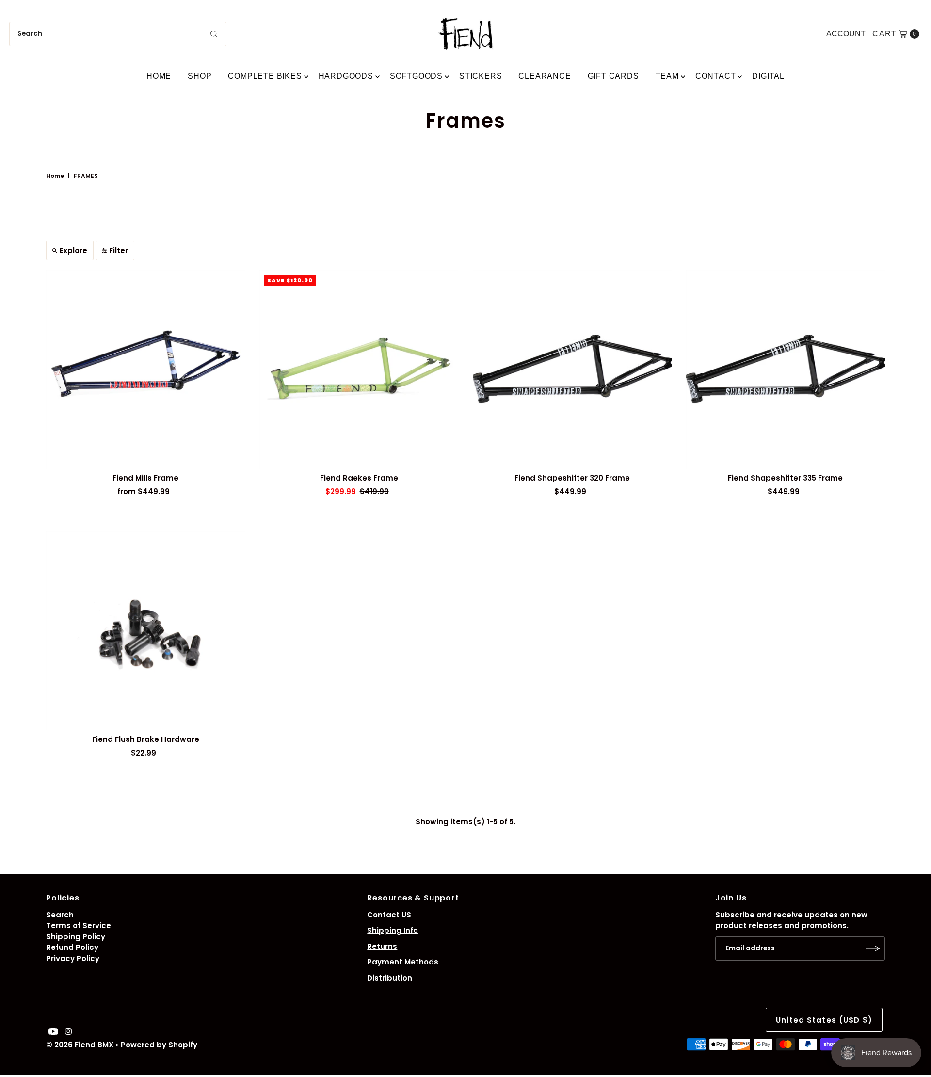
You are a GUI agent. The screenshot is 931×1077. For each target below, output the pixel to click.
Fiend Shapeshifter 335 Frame (785, 478)
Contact (715, 76)
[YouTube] (53, 1032)
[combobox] (117, 34)
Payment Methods (402, 962)
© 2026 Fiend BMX (79, 1045)
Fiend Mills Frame (145, 478)
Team (667, 76)
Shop (199, 76)
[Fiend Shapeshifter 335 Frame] (785, 369)
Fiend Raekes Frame (359, 478)
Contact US (389, 915)
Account (846, 34)
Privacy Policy (72, 958)
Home (158, 76)
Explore (73, 250)
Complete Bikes (265, 76)
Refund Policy (72, 947)
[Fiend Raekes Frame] (358, 369)
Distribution (389, 978)
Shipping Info (392, 930)
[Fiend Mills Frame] (145, 369)
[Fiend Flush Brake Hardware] (145, 630)
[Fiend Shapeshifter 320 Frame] (572, 369)
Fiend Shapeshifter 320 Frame (572, 478)
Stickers (480, 76)
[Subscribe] (873, 948)
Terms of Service (78, 925)
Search (60, 915)
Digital (768, 76)
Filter (118, 250)
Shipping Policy (75, 937)
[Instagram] (68, 1032)
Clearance (544, 76)
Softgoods (416, 76)
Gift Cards (613, 76)
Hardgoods (346, 76)
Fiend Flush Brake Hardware (145, 739)
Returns (382, 946)
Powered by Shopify (159, 1045)
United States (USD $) (824, 1020)
